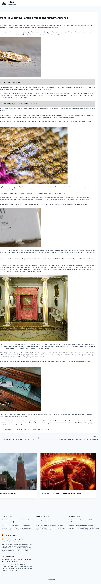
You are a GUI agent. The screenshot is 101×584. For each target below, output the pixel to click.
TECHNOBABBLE (74, 517)
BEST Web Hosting (9, 536)
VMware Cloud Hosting (8, 556)
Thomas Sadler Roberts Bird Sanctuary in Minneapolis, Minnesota (78, 438)
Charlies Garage (42, 517)
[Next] (93, 477)
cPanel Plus (7, 517)
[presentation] (68, 471)
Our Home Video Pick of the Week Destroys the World (61, 494)
